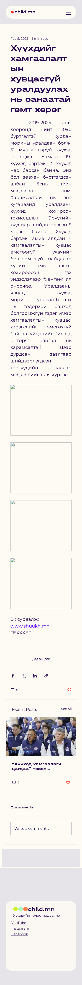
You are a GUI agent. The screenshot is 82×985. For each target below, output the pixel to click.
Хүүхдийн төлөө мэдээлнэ (36, 915)
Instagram (20, 928)
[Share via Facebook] (12, 676)
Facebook (19, 934)
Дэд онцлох (41, 659)
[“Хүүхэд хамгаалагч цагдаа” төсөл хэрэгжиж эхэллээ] (41, 736)
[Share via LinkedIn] (35, 676)
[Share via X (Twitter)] (24, 676)
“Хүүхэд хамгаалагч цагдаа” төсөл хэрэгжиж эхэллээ (36, 766)
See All (66, 709)
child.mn (25, 12)
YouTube (18, 923)
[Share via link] (46, 676)
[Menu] (68, 12)
